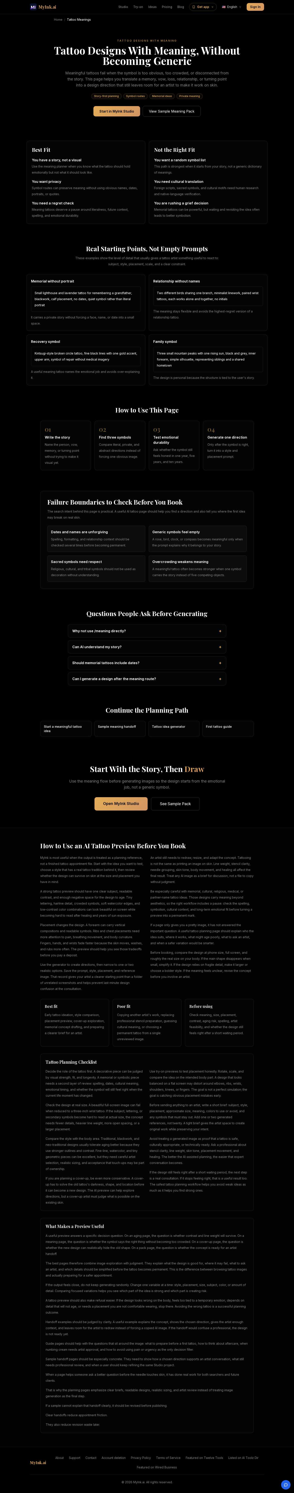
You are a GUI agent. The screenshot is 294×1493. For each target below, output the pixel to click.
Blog (180, 7)
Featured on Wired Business (157, 1467)
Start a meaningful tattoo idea (63, 729)
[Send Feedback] (286, 1485)
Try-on (138, 7)
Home (58, 19)
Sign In (255, 7)
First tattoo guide (219, 726)
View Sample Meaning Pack (171, 111)
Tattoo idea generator (168, 726)
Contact (90, 1458)
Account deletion (114, 1458)
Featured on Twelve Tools (204, 1458)
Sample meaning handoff (117, 726)
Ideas (152, 7)
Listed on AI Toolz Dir (243, 1458)
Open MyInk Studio (121, 803)
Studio (123, 7)
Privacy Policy (141, 1458)
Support (74, 1458)
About (59, 1458)
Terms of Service (168, 1458)
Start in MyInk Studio (116, 111)
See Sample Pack (175, 803)
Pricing (167, 7)
